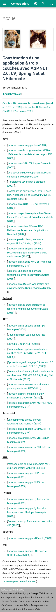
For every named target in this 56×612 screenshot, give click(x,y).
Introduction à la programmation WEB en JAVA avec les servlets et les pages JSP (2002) (29, 154)
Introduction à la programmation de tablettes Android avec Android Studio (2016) (27, 308)
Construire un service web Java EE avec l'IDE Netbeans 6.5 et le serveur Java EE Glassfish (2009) (29, 195)
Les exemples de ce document (19, 581)
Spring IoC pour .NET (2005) (23, 343)
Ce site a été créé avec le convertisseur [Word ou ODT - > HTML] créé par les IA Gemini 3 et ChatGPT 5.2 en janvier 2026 (27, 107)
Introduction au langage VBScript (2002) (29, 538)
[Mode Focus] (52, 4)
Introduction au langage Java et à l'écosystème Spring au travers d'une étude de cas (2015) (27, 252)
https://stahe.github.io (12, 589)
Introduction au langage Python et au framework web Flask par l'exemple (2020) (27, 512)
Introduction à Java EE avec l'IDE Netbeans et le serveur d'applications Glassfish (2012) (27, 230)
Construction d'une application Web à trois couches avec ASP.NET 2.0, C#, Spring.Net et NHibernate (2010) (30, 375)
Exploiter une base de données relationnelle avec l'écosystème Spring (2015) (28, 274)
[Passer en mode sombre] (36, 4)
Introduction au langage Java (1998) (27, 145)
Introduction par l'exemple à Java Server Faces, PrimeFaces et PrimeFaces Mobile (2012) (30, 217)
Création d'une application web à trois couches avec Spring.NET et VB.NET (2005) (27, 353)
